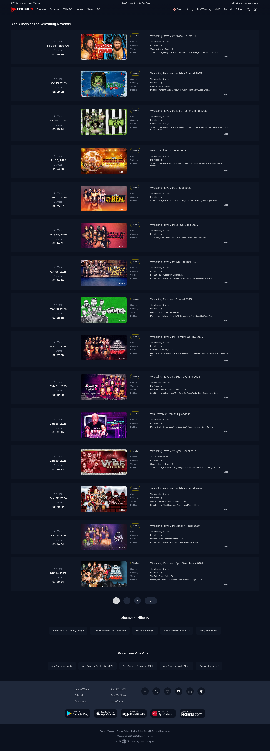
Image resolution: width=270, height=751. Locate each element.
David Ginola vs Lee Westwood (110, 630)
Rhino (183, 238)
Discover (41, 9)
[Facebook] (145, 691)
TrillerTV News (118, 695)
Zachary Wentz (207, 353)
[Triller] (201, 691)
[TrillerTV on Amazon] (134, 713)
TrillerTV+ (68, 9)
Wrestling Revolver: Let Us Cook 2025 (174, 224)
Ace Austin (192, 52)
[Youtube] (178, 691)
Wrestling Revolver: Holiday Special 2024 (176, 488)
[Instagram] (167, 691)
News (90, 9)
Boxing (189, 9)
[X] (156, 691)
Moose (153, 278)
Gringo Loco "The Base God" (175, 52)
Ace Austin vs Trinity (61, 666)
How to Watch (82, 689)
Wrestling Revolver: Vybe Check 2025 (174, 451)
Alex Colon (193, 127)
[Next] (151, 600)
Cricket (239, 9)
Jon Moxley (212, 427)
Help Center (117, 701)
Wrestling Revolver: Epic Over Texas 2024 (176, 563)
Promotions (80, 701)
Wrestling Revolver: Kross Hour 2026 (173, 36)
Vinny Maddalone (208, 630)
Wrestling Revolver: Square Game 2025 (175, 376)
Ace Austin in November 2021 (138, 666)
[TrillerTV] (22, 9)
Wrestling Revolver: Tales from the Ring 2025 (178, 110)
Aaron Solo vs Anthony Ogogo (68, 630)
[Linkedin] (190, 691)
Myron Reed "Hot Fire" (191, 201)
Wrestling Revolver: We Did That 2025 (174, 261)
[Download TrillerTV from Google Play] (77, 713)
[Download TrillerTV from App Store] (105, 713)
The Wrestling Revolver (160, 42)
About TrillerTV (118, 689)
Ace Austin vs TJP (209, 666)
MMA (217, 9)
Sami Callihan (156, 52)
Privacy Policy (123, 731)
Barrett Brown (184, 580)
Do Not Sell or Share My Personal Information (150, 731)
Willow (80, 9)
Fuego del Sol (196, 580)
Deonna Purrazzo (157, 353)
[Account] (255, 9)
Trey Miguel (188, 505)
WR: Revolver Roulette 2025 (168, 150)
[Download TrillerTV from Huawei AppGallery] (163, 713)
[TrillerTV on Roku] (192, 713)
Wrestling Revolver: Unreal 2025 (170, 187)
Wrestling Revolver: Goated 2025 (171, 299)
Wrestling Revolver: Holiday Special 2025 (176, 73)
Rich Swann (203, 52)
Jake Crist (214, 52)
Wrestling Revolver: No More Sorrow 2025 (176, 336)
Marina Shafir (156, 427)
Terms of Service (107, 731)
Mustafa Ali (174, 278)
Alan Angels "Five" (210, 201)
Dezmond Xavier (157, 90)
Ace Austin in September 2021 (97, 666)
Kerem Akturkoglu (145, 630)
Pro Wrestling (204, 9)
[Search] (248, 9)
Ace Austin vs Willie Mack (176, 666)
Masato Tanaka (169, 468)
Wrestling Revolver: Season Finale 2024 (175, 525)
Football (228, 9)
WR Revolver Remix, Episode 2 (170, 414)
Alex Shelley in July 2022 (177, 630)
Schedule (54, 9)
